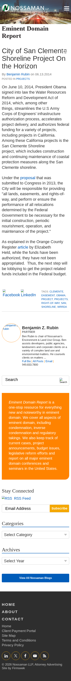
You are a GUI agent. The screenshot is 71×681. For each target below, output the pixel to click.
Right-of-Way (50, 303)
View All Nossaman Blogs (35, 577)
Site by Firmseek (13, 668)
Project (47, 299)
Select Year (14, 561)
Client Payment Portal (19, 631)
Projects (23, 78)
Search (11, 379)
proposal (27, 178)
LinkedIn (6, 656)
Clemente (56, 291)
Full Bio (26, 361)
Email (49, 361)
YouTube (35, 656)
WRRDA (62, 306)
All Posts (38, 361)
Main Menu (66, 8)
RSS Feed (22, 498)
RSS (45, 656)
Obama (60, 295)
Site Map (9, 635)
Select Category (18, 534)
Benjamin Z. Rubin (40, 327)
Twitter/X (15, 656)
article (23, 247)
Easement (48, 295)
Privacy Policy (13, 645)
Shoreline (48, 306)
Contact (13, 619)
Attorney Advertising (48, 664)
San (63, 303)
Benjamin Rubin (18, 74)
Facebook (25, 656)
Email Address (18, 508)
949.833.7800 (30, 364)
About (10, 612)
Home (8, 604)
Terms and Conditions (19, 640)
